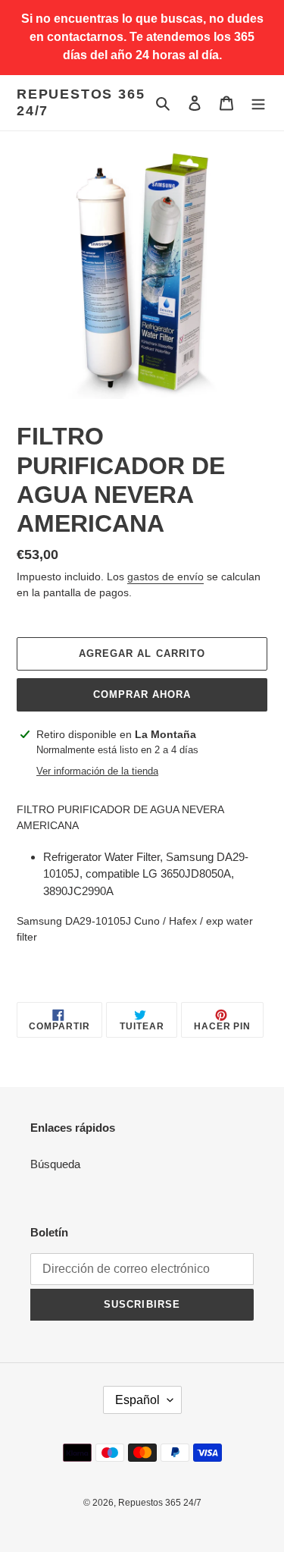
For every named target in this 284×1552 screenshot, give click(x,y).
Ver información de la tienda (97, 771)
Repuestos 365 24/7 (81, 102)
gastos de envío (165, 576)
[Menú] (258, 102)
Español (137, 1399)
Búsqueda (55, 1164)
